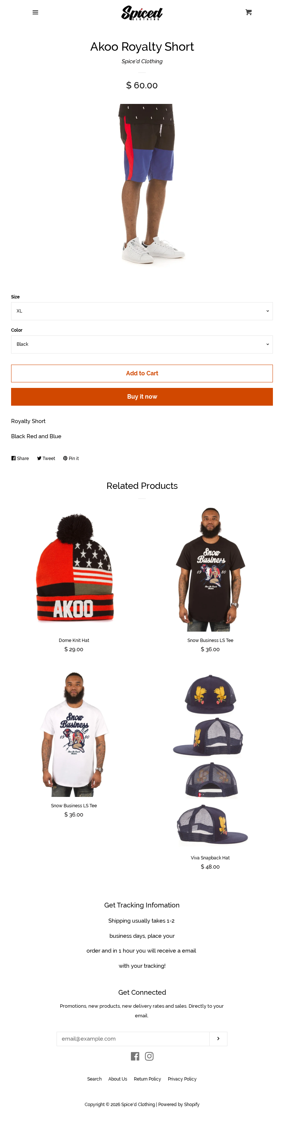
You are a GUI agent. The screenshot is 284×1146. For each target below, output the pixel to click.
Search (94, 1079)
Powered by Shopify (179, 1104)
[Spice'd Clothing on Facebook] (135, 1058)
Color (17, 330)
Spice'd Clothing (142, 61)
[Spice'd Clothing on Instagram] (149, 1058)
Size (15, 297)
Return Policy (147, 1079)
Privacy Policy (182, 1079)
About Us (117, 1079)
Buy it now (142, 396)
